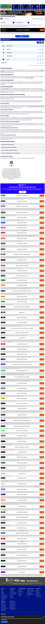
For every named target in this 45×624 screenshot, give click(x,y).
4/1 (40, 56)
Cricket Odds (20, 592)
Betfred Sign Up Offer (12, 607)
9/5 (37, 9)
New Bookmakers (3, 607)
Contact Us (2, 592)
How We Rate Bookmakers (4, 595)
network (32, 563)
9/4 (40, 49)
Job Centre (28, 595)
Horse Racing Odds (20, 593)
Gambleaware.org (24, 230)
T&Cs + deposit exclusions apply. (11, 530)
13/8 (32, 9)
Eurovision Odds (38, 593)
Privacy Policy (2, 593)
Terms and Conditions (4, 597)
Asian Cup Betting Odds (13, 594)
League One (11, 595)
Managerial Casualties (30, 593)
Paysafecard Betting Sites (4, 608)
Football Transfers (12, 597)
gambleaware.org (37, 486)
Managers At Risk (29, 592)
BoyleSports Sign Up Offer (13, 608)
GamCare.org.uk (22, 530)
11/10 (22, 9)
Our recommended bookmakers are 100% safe (36, 106)
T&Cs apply (6, 433)
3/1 (37, 52)
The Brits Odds (37, 595)
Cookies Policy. (4, 619)
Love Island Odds (38, 592)
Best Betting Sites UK (3, 602)
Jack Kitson (6, 18)
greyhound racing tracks (29, 77)
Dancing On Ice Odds (38, 594)
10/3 (40, 52)
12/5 (16, 9)
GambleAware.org (4, 520)
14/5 (28, 9)
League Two (11, 596)
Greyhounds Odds (20, 591)
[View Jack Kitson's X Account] (8, 18)
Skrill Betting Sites (3, 609)
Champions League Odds (13, 593)
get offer (8, 5)
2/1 (37, 49)
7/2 (42, 49)
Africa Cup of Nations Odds (13, 592)
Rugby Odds (20, 595)
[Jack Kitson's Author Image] (11, 163)
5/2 (18, 9)
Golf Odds (19, 594)
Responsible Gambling (4, 596)
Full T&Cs (37, 319)
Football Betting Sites (3, 610)
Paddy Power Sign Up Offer (13, 602)
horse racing (5, 88)
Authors (2, 591)
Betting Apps (2, 603)
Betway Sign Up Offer (12, 609)
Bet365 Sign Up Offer (12, 603)
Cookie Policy (2, 594)
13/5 (25, 9)
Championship (12, 591)
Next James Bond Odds (39, 596)
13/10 (13, 9)
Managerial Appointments (30, 594)
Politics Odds (37, 591)
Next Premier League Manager (30, 591)
